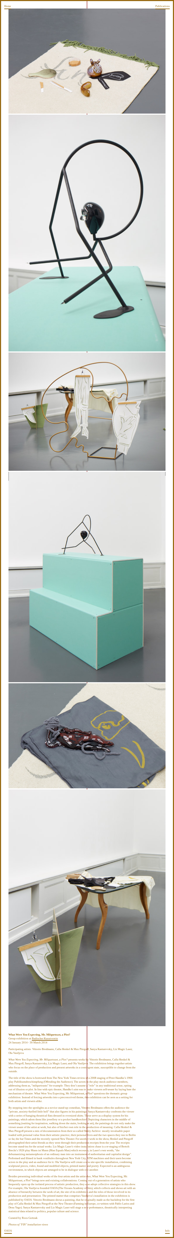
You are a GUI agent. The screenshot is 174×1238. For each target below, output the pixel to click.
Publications (162, 6)
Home (7, 6)
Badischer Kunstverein (45, 1038)
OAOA (8, 1230)
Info (167, 1230)
